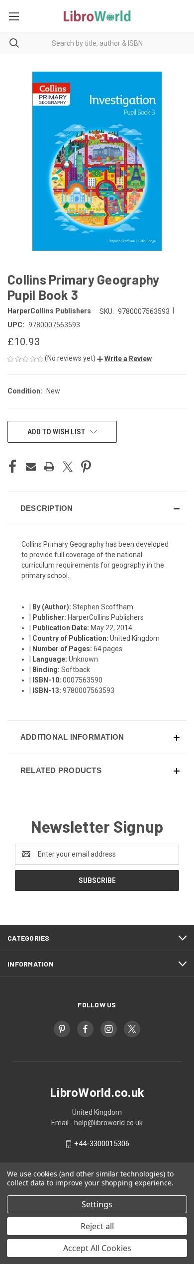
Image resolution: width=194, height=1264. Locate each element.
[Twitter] (68, 467)
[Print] (49, 467)
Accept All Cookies (97, 1248)
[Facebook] (12, 467)
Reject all (97, 1226)
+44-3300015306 (101, 1143)
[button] (124, 359)
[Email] (31, 467)
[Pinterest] (86, 467)
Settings (97, 1204)
